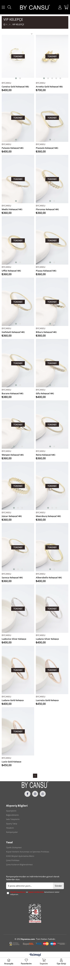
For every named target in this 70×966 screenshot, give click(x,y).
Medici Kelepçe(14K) (12, 209)
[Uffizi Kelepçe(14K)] (18, 240)
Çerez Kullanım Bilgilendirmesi (19, 864)
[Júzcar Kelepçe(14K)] (18, 486)
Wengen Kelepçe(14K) (13, 454)
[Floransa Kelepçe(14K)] (52, 179)
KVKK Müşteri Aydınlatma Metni (20, 856)
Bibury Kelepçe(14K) (46, 332)
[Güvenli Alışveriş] (37, 944)
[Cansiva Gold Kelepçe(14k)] (18, 56)
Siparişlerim (11, 810)
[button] (16, 78)
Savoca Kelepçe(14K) (12, 577)
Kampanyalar (12, 832)
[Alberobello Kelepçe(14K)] (52, 547)
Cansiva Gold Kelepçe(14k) (15, 86)
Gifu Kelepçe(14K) (45, 393)
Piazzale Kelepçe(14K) (47, 147)
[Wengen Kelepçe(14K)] (18, 424)
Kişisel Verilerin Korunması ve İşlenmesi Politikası (27, 851)
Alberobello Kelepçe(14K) (49, 577)
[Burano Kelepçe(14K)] (18, 363)
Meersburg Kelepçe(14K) (48, 516)
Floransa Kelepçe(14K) (47, 209)
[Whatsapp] (43, 794)
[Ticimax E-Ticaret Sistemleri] (35, 955)
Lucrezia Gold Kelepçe (47, 700)
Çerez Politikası (12, 860)
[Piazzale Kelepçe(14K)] (52, 117)
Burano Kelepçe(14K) (12, 393)
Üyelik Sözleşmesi (14, 847)
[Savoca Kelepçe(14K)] (18, 547)
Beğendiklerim (12, 815)
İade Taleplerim (13, 819)
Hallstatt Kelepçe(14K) (13, 332)
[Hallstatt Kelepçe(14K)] (18, 302)
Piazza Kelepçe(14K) (46, 270)
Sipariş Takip (11, 823)
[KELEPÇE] (9, 24)
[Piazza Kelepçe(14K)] (52, 240)
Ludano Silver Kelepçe (47, 638)
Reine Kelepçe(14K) (45, 454)
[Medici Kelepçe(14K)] (18, 179)
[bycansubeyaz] (35, 784)
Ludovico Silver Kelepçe (14, 638)
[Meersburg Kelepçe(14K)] (52, 486)
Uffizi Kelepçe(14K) (11, 270)
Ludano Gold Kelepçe (13, 700)
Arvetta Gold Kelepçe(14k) (49, 86)
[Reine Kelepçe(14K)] (52, 424)
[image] (35, 913)
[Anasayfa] (6, 24)
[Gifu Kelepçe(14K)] (52, 363)
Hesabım (10, 828)
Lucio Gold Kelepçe (11, 761)
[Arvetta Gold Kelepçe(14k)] (52, 56)
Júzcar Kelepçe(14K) (12, 516)
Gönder (58, 885)
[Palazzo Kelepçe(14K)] (18, 117)
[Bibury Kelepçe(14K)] (52, 302)
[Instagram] (35, 794)
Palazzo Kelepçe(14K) (12, 147)
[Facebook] (27, 794)
